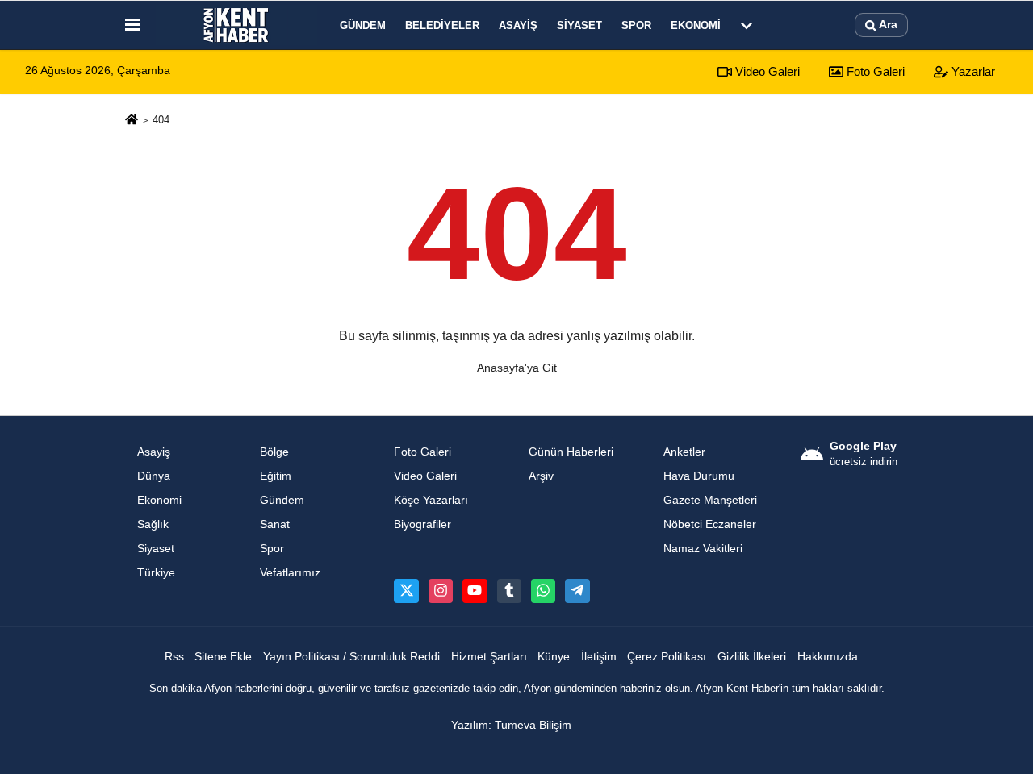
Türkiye (156, 573)
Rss (174, 657)
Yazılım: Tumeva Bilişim (511, 725)
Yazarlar (971, 71)
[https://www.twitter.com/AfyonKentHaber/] (406, 591)
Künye (553, 657)
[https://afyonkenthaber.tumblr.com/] (509, 591)
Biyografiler (422, 524)
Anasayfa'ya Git (517, 367)
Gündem (363, 25)
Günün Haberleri (571, 452)
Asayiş (518, 25)
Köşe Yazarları (431, 500)
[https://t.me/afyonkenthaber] (577, 591)
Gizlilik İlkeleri (751, 657)
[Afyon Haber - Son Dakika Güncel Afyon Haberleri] (236, 25)
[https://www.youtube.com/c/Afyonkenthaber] (474, 591)
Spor (636, 25)
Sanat (275, 524)
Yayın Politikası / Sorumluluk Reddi (351, 657)
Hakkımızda (827, 657)
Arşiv (541, 476)
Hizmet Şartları (489, 657)
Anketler (684, 452)
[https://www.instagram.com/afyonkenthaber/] (441, 591)
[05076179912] (543, 591)
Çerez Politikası (666, 657)
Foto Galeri (874, 71)
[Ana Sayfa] (131, 120)
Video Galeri (766, 71)
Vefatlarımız (290, 573)
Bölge (274, 452)
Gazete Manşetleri (710, 500)
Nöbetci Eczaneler (709, 524)
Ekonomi (696, 25)
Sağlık (153, 524)
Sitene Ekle (223, 657)
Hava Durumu (698, 476)
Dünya (153, 476)
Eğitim (275, 476)
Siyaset (579, 25)
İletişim (599, 657)
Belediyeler (442, 25)
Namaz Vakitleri (702, 549)
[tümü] (746, 25)
